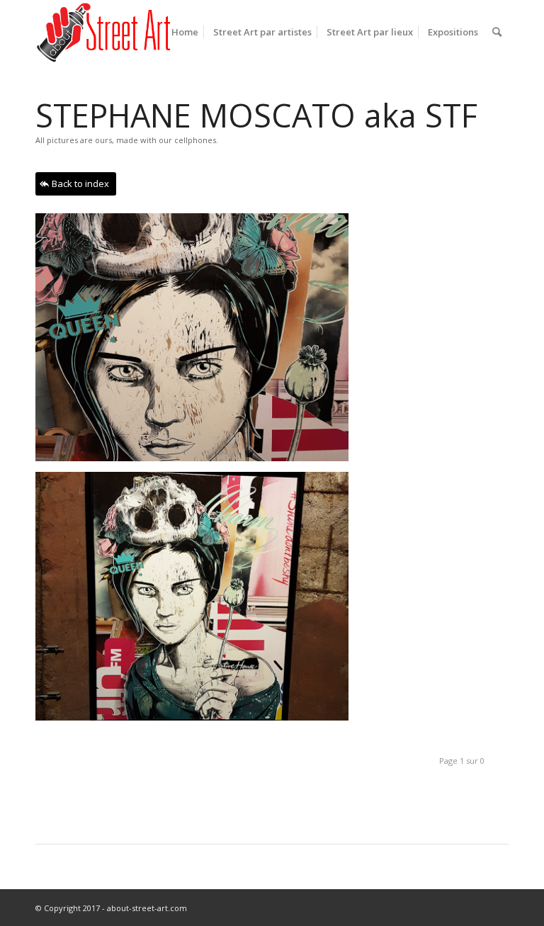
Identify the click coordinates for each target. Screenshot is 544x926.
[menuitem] (184, 32)
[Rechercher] (497, 32)
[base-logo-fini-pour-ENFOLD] (104, 32)
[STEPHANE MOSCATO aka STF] (197, 601)
